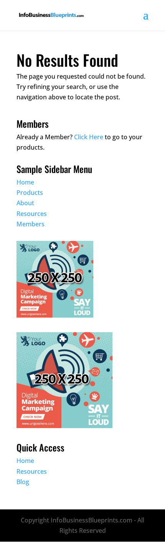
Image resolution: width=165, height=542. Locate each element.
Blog (22, 482)
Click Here (88, 137)
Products (29, 192)
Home (25, 182)
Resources (31, 213)
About (25, 203)
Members (30, 224)
